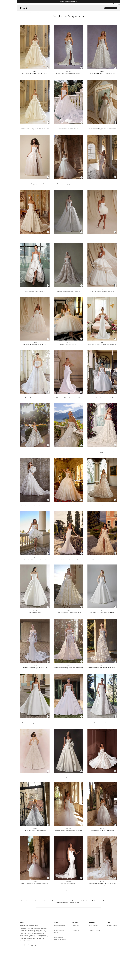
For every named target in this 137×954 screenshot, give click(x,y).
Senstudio (35, 289)
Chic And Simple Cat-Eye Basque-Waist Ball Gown (34, 344)
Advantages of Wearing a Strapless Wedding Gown (67, 912)
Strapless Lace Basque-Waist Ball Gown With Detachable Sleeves (68, 613)
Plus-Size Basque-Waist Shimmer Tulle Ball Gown (102, 559)
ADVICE (67, 8)
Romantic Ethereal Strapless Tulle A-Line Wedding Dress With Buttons (35, 183)
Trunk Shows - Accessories (94, 930)
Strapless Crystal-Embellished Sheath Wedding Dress (102, 183)
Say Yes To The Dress (59, 930)
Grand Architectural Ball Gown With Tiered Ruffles (102, 291)
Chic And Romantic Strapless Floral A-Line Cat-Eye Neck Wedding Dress (102, 74)
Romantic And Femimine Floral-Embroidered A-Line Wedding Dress (102, 668)
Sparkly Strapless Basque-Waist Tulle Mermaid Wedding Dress (35, 883)
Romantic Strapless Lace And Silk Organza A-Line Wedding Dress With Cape (102, 884)
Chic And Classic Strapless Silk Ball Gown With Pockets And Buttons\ (102, 129)
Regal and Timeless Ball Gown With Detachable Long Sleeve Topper (34, 723)
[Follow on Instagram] (24, 945)
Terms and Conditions (112, 925)
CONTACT (74, 8)
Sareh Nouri (69, 342)
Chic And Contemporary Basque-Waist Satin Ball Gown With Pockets (35, 129)
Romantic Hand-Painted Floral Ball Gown (34, 397)
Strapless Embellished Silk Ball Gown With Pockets (102, 612)
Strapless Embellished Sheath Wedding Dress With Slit (68, 73)
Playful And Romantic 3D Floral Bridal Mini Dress (34, 559)
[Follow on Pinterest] (28, 945)
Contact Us (56, 932)
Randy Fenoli (68, 503)
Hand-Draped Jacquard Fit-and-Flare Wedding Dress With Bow (68, 397)
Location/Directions (58, 937)
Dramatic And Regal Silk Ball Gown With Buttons (68, 722)
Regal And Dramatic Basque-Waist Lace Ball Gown (68, 291)
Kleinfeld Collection (34, 181)
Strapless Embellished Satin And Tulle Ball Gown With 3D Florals (68, 183)
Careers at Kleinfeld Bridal (60, 925)
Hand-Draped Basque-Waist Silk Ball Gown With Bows (102, 397)
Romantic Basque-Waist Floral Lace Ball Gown (34, 451)
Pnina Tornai (68, 181)
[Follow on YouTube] (32, 945)
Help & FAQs (57, 935)
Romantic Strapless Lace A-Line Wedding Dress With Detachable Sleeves (68, 668)
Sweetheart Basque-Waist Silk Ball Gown (68, 238)
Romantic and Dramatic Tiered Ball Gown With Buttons (68, 451)
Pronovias (35, 610)
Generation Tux (75, 930)
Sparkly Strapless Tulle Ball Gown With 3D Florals (102, 830)
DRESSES (34, 8)
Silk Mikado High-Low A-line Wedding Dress (35, 291)
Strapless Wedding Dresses (33, 12)
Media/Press (57, 928)
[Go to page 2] (79, 890)
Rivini (35, 503)
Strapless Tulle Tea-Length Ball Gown (68, 344)
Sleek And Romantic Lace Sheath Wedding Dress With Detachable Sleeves (35, 668)
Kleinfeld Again (75, 925)
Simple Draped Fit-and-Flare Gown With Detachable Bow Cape (102, 344)
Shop (25, 12)
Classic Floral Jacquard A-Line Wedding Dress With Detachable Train (102, 723)
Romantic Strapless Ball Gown (102, 505)
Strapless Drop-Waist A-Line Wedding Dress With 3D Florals (68, 830)
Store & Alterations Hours (60, 939)
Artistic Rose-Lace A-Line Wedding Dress (35, 777)
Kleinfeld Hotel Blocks (77, 928)
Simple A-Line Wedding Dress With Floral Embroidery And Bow (35, 238)
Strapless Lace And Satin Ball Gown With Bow (102, 777)
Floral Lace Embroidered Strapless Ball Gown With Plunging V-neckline (102, 451)
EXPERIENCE (60, 8)
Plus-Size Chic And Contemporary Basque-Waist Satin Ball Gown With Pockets (34, 74)
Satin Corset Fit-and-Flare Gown (68, 883)
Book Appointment (110, 8)
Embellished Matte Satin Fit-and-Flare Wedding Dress (68, 559)
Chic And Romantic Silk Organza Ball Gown (68, 128)
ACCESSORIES (51, 8)
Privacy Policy (110, 928)
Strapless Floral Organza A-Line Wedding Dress (35, 830)
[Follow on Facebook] (21, 945)
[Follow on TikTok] (35, 945)
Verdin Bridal (35, 71)
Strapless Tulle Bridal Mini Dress (102, 238)
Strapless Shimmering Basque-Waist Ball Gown (68, 505)
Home (21, 12)
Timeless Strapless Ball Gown (35, 612)
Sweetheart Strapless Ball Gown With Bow (68, 777)
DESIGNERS (42, 8)
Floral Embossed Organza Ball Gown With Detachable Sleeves (35, 505)
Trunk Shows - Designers (94, 928)
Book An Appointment (93, 925)
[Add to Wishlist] (48, 67)
